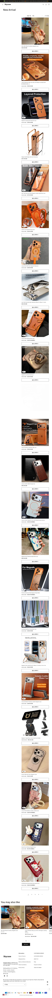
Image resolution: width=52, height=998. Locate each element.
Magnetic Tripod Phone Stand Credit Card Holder (31, 738)
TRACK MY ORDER (37, 967)
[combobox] (5, 995)
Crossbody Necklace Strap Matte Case (29, 629)
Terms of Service (22, 956)
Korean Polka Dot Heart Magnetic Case (29, 774)
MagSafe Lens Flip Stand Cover (28, 374)
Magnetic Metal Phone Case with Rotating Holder (31, 412)
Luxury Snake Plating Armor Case (28, 338)
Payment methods (38, 964)
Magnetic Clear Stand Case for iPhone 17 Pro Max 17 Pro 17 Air (34, 665)
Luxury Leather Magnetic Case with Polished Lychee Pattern (33, 520)
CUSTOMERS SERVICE (38, 956)
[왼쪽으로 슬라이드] (23, 941)
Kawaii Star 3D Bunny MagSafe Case (29, 847)
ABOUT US (36, 959)
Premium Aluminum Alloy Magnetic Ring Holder (31, 592)
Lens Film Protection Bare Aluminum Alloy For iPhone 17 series (34, 302)
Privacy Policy (22, 967)
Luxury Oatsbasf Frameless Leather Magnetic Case (31, 701)
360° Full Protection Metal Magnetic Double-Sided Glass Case (33, 193)
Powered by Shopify (29, 995)
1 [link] (28, 894)
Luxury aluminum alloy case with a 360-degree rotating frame (34, 82)
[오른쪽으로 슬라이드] (28, 941)
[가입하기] (24, 984)
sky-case (23, 995)
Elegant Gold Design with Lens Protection (30, 156)
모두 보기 (26, 944)
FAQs (35, 961)
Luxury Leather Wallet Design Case (28, 483)
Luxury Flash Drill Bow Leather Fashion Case (30, 810)
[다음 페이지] (42, 894)
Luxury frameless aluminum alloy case (29, 447)
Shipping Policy (22, 959)
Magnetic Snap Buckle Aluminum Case (29, 120)
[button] (2, 4)
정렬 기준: (29, 15)
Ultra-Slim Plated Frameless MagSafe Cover (30, 46)
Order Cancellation (23, 964)
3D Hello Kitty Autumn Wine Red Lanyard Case (31, 883)
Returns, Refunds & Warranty (25, 961)
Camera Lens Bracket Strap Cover (28, 229)
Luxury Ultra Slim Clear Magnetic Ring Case (30, 265)
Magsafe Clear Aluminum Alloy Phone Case (30, 556)
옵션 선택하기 (35, 51)
